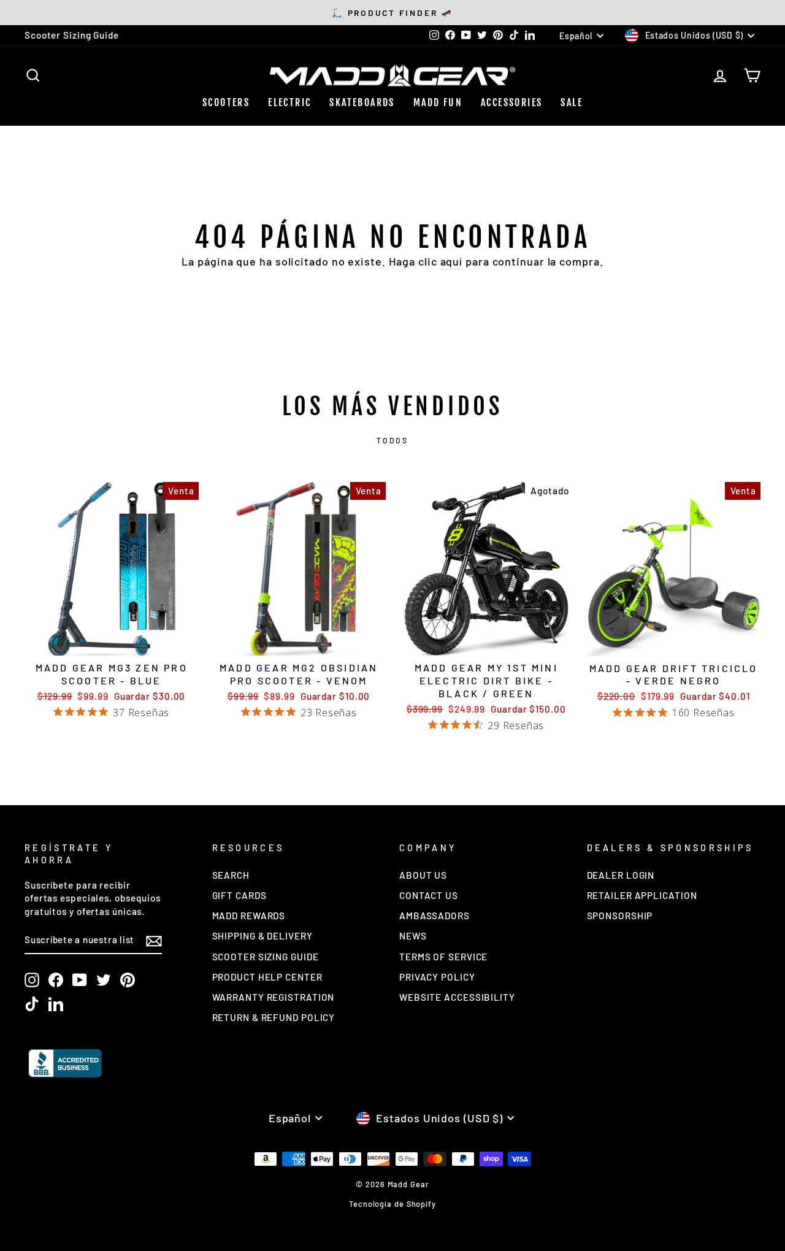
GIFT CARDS (239, 895)
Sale (572, 102)
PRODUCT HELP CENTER (267, 976)
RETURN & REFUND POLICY (273, 1017)
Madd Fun (437, 102)
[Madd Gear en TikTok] (32, 1004)
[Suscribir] (154, 941)
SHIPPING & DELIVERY (262, 935)
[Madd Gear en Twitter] (103, 980)
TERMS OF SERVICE (443, 956)
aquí (451, 261)
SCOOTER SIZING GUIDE (265, 956)
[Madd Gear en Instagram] (32, 980)
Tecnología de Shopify (392, 1204)
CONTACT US (428, 895)
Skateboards (361, 102)
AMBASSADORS (434, 915)
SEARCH (231, 875)
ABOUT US (423, 875)
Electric (289, 102)
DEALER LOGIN (621, 875)
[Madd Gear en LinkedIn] (55, 1004)
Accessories (511, 102)
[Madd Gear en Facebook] (55, 980)
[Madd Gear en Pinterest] (127, 980)
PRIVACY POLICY (437, 976)
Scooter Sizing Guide (72, 34)
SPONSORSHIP (620, 915)
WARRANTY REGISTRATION (273, 997)
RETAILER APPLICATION (642, 895)
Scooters (226, 102)
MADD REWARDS (249, 915)
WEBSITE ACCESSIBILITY (457, 997)
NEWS (413, 935)
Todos (393, 440)
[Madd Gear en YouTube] (79, 980)
